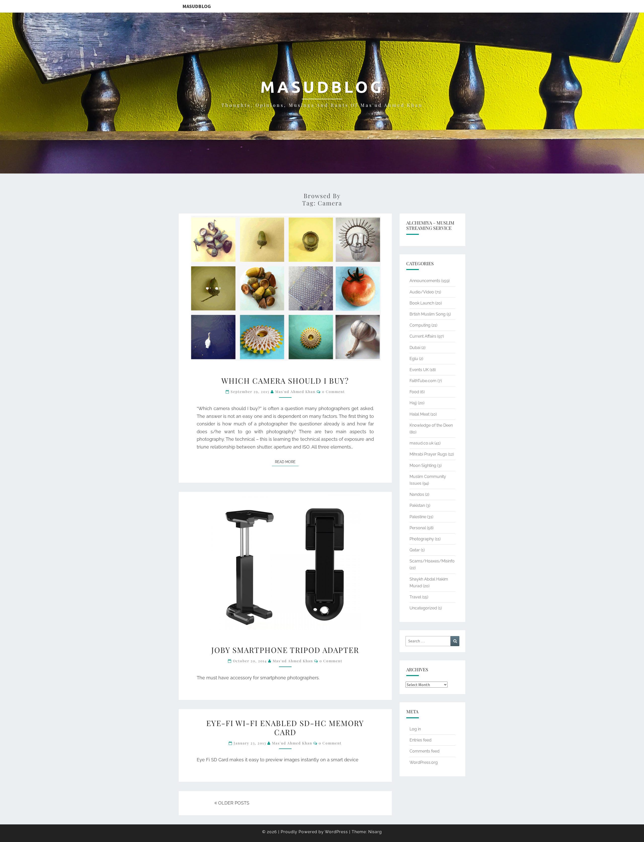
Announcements (425, 280)
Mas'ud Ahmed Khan (295, 391)
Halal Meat (419, 414)
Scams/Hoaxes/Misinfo (432, 561)
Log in (415, 729)
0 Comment (333, 391)
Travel (415, 597)
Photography (422, 539)
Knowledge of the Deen (431, 425)
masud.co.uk (421, 443)
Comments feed (424, 751)
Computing (420, 325)
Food (414, 391)
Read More (287, 462)
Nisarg (375, 831)
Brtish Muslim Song (428, 314)
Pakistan (417, 505)
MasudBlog (196, 6)
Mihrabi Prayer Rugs (428, 454)
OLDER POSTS (233, 803)
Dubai (415, 347)
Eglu (414, 358)
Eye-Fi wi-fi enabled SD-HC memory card (285, 727)
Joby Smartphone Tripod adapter (285, 650)
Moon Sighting (423, 465)
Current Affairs (423, 336)
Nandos (417, 494)
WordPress (336, 831)
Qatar (415, 550)
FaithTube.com (423, 380)
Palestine (418, 516)
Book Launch (422, 303)
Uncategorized (423, 608)
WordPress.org (424, 762)
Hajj (413, 403)
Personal (418, 527)
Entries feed (420, 740)
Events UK (419, 369)
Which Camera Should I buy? (285, 381)
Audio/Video (422, 292)
